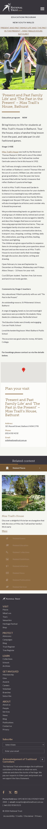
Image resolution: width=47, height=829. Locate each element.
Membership (8, 674)
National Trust (14, 7)
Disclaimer (28, 816)
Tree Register (8, 650)
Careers (6, 685)
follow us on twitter (10, 792)
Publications (8, 722)
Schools (6, 662)
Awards (6, 682)
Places (5, 609)
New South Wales (23, 22)
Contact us (7, 726)
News (5, 715)
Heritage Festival (10, 624)
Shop (5, 627)
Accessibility (9, 816)
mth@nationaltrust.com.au (16, 440)
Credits (19, 816)
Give (5, 678)
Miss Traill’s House (10, 152)
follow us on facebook (4, 792)
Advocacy (7, 636)
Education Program (23, 17)
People (6, 708)
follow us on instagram (16, 792)
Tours (5, 617)
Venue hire (7, 620)
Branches (7, 692)
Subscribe (7, 696)
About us (6, 704)
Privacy (6, 729)
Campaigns (7, 639)
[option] (23, 63)
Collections (7, 659)
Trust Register (9, 646)
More (4, 531)
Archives (6, 666)
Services (6, 711)
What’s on (7, 613)
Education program (11, 117)
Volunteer (7, 689)
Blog (5, 643)
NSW (24, 117)
